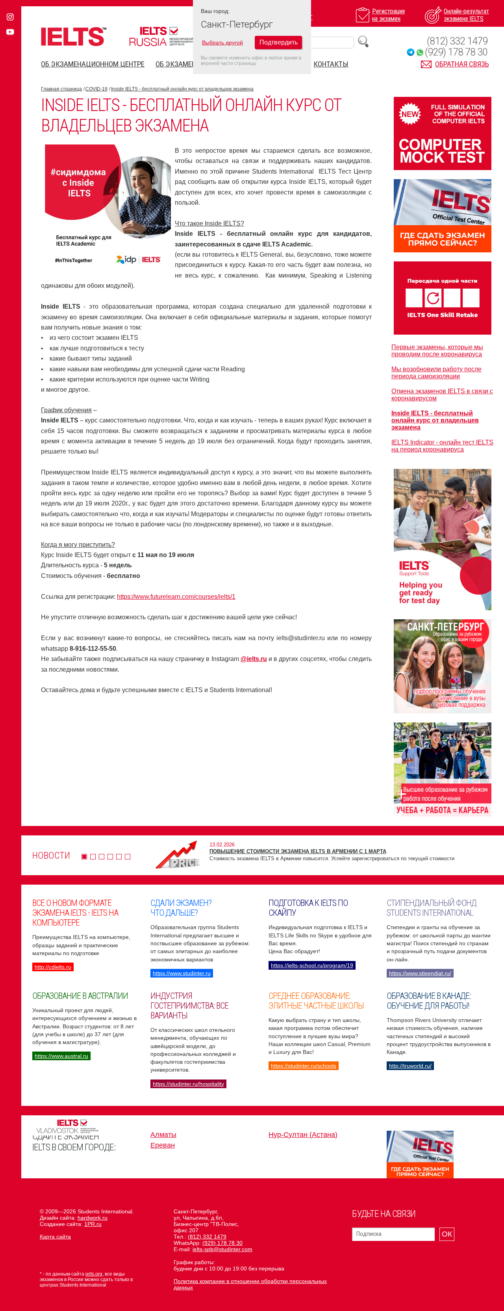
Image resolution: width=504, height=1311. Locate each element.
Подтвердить (278, 42)
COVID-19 (96, 89)
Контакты (330, 64)
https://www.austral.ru (61, 1056)
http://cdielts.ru (53, 967)
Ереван (162, 1145)
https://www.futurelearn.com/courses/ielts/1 (176, 596)
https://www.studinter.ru (182, 973)
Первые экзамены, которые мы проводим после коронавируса (437, 350)
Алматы (163, 1135)
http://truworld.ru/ (410, 1066)
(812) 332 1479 (457, 41)
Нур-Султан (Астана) (303, 1135)
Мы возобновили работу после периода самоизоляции (436, 373)
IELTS (73, 36)
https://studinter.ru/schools (303, 1066)
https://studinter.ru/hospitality (188, 1084)
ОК (447, 1234)
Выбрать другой (222, 42)
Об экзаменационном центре (93, 64)
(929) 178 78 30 (456, 52)
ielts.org (93, 1274)
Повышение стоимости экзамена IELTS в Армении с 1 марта (297, 851)
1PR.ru (93, 1224)
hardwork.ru (92, 1218)
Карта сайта (55, 1236)
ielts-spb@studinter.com (222, 1249)
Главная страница (61, 89)
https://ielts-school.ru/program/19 (312, 965)
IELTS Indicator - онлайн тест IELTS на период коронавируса (442, 446)
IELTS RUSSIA (163, 36)
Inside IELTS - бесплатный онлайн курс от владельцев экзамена (182, 89)
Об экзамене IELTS (186, 64)
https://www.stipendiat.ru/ (420, 973)
